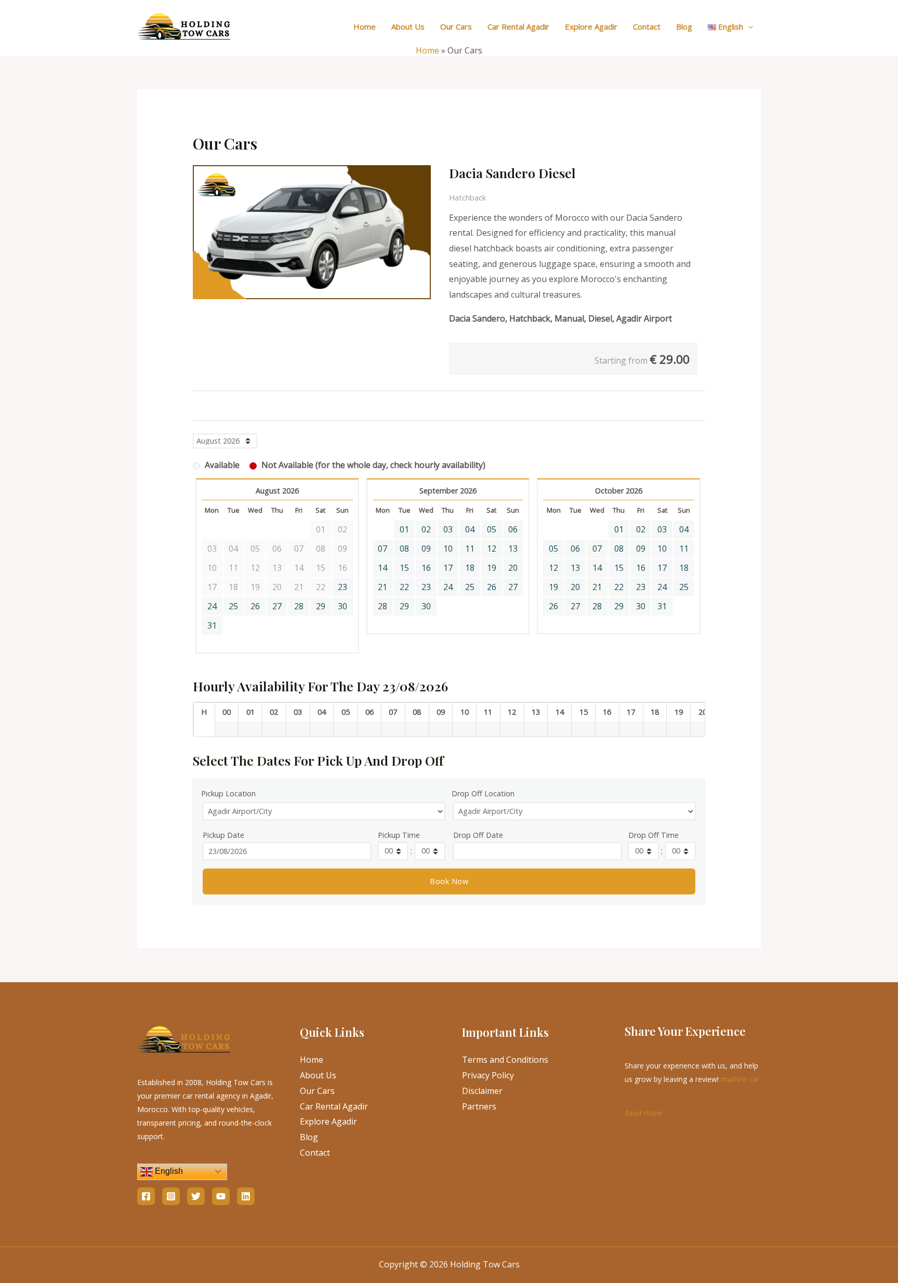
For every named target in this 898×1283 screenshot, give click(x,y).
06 (513, 529)
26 (255, 606)
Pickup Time (399, 835)
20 (513, 567)
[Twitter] (196, 1196)
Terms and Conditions (505, 1059)
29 (320, 606)
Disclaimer (482, 1091)
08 (404, 548)
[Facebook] (146, 1196)
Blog (684, 26)
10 (448, 548)
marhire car (740, 1079)
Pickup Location (228, 793)
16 (426, 567)
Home (364, 26)
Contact (647, 26)
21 (382, 587)
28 (298, 606)
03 (448, 529)
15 (404, 567)
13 (513, 548)
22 (404, 587)
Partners (479, 1106)
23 (342, 587)
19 (491, 567)
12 (491, 548)
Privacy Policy (488, 1075)
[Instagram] (171, 1196)
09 (426, 548)
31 (212, 625)
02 (426, 529)
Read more (643, 1112)
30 (342, 606)
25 (233, 606)
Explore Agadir (591, 26)
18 (469, 567)
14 (382, 567)
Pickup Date (223, 835)
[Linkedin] (246, 1196)
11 (469, 548)
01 (404, 529)
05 (491, 529)
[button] (748, 26)
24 (212, 606)
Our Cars (456, 26)
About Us (408, 26)
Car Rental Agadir (518, 26)
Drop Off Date (478, 835)
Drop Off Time (653, 835)
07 (382, 548)
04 (469, 529)
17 (448, 567)
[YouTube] (221, 1196)
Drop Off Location (483, 793)
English (168, 1171)
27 (277, 606)
